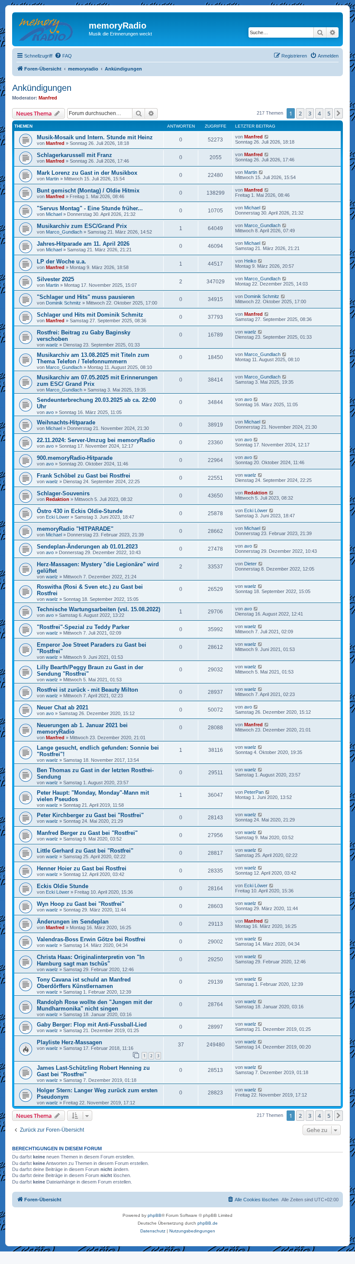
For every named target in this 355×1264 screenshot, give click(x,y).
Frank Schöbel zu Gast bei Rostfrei (83, 475)
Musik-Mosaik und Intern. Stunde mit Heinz (95, 137)
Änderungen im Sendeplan (73, 921)
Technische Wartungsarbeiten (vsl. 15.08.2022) (98, 609)
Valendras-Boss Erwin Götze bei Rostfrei (91, 939)
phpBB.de (207, 1223)
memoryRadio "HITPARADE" (75, 529)
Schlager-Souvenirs (63, 493)
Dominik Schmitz (63, 302)
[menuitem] (63, 56)
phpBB (154, 1215)
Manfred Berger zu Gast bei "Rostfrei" (87, 833)
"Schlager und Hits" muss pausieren (86, 297)
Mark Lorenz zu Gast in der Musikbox (87, 173)
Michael (54, 214)
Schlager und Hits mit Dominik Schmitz (90, 314)
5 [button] (328, 113)
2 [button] (300, 113)
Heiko (250, 260)
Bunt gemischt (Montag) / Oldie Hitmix (88, 190)
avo (50, 412)
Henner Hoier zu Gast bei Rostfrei (81, 868)
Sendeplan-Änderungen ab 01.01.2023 (87, 546)
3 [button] (309, 113)
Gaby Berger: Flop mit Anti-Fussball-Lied (92, 1024)
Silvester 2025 (55, 279)
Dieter (250, 563)
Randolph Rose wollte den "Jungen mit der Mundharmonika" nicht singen (94, 1005)
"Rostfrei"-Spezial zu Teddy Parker (83, 627)
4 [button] (319, 113)
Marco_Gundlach (64, 231)
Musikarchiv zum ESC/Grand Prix (82, 226)
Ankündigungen (41, 88)
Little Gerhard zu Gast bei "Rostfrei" (85, 850)
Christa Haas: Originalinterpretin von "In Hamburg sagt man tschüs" (91, 960)
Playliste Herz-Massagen (69, 1042)
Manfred (48, 97)
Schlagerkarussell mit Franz (74, 155)
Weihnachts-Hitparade (66, 422)
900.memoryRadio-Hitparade (75, 458)
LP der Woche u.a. (61, 261)
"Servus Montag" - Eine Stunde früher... (90, 208)
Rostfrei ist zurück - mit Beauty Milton (87, 690)
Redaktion (57, 499)
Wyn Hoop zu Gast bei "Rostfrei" (80, 904)
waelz (52, 344)
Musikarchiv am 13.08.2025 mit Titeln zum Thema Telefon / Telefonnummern (93, 358)
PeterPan (254, 792)
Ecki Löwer (57, 517)
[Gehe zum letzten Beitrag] (267, 136)
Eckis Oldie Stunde (62, 886)
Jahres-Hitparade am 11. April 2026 (83, 244)
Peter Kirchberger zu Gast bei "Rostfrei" (90, 815)
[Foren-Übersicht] (51, 28)
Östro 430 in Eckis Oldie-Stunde (80, 511)
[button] (338, 113)
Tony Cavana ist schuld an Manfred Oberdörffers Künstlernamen (84, 982)
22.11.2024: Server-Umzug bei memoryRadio (96, 440)
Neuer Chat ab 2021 (62, 707)
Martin (52, 178)
